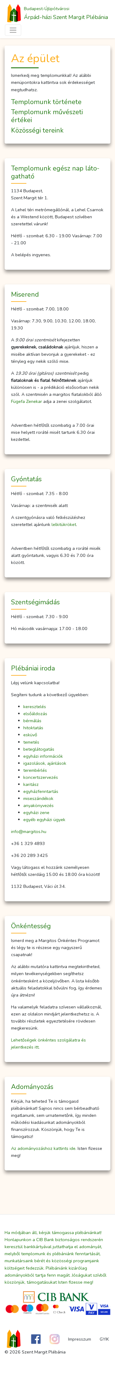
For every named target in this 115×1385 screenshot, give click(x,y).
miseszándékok (38, 798)
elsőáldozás (35, 714)
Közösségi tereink (37, 130)
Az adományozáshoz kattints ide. (43, 1148)
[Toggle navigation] (13, 30)
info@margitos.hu (28, 831)
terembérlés (35, 770)
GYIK (104, 1339)
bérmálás (32, 721)
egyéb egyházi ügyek (44, 819)
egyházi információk (43, 756)
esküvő (30, 735)
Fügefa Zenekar (26, 401)
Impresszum (79, 1339)
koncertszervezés (40, 777)
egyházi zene (36, 812)
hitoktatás (33, 728)
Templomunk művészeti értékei (47, 116)
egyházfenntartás (40, 791)
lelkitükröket (64, 524)
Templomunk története (46, 102)
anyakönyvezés (38, 805)
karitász (31, 784)
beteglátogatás (38, 749)
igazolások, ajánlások (44, 763)
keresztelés (34, 707)
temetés (31, 742)
